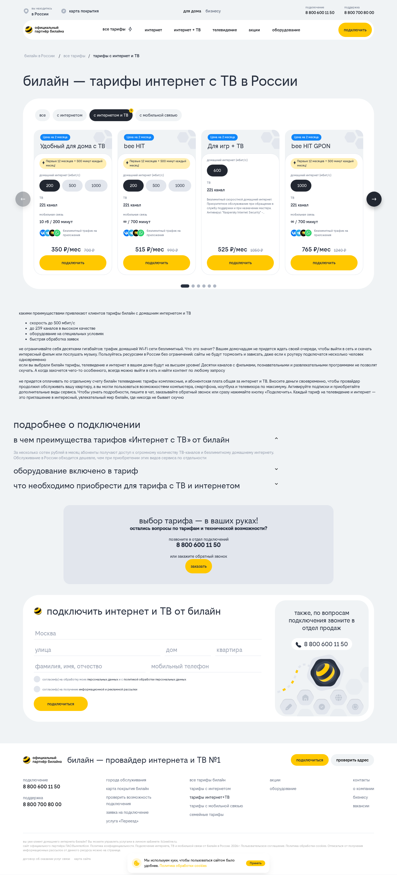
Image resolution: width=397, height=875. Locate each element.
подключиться (60, 704)
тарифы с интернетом (210, 788)
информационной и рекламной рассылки (108, 689)
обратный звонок (195, 392)
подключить (73, 262)
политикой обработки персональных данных (155, 679)
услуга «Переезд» (122, 821)
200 (49, 185)
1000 (96, 185)
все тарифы (114, 29)
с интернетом (69, 115)
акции (254, 30)
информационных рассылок (43, 850)
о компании (363, 788)
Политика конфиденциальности (112, 846)
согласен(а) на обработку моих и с (114, 679)
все (42, 115)
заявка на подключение (127, 812)
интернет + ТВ (187, 30)
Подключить (278, 392)
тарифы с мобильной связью (216, 805)
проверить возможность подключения (128, 800)
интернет (153, 30)
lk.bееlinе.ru (169, 841)
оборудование (286, 30)
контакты (361, 780)
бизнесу (360, 797)
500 (72, 185)
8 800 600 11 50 (319, 12)
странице (113, 850)
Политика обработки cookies (306, 846)
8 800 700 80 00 (359, 12)
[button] (374, 199)
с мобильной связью (158, 115)
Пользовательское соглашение (262, 846)
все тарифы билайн (208, 780)
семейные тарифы (207, 814)
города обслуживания (126, 780)
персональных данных (102, 679)
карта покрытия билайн (127, 788)
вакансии (361, 805)
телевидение (225, 30)
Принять (255, 863)
